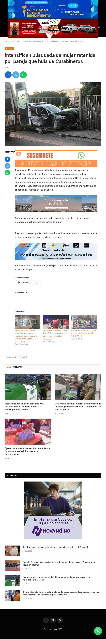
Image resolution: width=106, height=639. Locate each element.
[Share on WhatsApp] (23, 74)
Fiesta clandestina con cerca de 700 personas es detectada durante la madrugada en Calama (24, 406)
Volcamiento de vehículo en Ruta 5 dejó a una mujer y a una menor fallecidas (55, 333)
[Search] (98, 27)
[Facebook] (7, 159)
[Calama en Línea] (53, 27)
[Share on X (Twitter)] (15, 74)
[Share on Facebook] (8, 74)
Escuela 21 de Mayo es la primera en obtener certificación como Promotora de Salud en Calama (58, 563)
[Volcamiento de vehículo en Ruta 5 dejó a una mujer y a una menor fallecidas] (56, 322)
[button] (98, 631)
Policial (9, 48)
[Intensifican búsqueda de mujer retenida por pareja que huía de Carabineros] (53, 114)
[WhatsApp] (7, 172)
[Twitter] (7, 166)
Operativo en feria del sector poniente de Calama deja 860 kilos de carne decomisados (27, 451)
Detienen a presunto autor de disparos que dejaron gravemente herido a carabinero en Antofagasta (78, 406)
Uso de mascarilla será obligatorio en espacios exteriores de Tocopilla (55, 547)
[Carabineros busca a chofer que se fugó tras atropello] (84, 322)
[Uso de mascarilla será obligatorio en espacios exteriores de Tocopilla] (12, 551)
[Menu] (8, 27)
